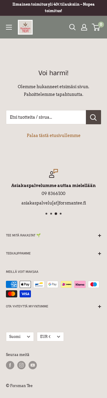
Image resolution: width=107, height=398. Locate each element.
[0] (96, 27)
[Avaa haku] (72, 27)
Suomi (15, 337)
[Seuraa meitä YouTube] (33, 365)
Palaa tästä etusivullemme (54, 135)
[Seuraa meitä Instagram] (21, 365)
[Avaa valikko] (9, 27)
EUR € (45, 337)
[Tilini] (84, 27)
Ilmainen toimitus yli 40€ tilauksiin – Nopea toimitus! (53, 7)
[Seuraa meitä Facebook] (10, 365)
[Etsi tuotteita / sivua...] (93, 117)
